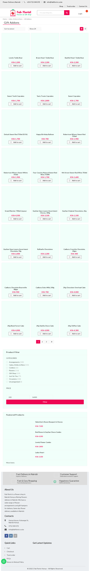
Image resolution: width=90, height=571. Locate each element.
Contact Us (83, 6)
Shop (61, 6)
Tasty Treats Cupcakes (45, 96)
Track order (71, 6)
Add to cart (17, 66)
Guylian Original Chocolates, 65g (74, 211)
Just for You (13, 376)
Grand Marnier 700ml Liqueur (16, 211)
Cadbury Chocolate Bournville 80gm (16, 288)
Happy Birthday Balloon (45, 134)
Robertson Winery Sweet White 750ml (16, 174)
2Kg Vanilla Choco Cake (45, 326)
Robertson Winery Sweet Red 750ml (74, 135)
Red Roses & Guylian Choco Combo (48, 432)
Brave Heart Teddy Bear (45, 58)
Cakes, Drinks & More (17, 365)
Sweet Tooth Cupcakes (15, 96)
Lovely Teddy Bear (15, 58)
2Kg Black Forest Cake (16, 326)
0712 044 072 (14, 526)
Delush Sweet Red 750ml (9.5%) (15, 134)
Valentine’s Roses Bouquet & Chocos (49, 422)
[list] (85, 29)
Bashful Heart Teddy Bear (74, 58)
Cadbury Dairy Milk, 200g (45, 287)
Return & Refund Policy (15, 562)
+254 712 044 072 (33, 2)
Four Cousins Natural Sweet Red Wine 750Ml (45, 174)
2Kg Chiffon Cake (74, 326)
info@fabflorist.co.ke (54, 2)
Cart (8, 548)
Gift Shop (12, 373)
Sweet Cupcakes (74, 96)
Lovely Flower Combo (43, 442)
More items (10, 463)
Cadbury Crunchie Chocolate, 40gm (74, 250)
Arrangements (14, 362)
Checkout (10, 552)
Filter (45, 402)
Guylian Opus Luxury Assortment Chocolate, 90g (15, 250)
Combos (12, 368)
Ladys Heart (39, 452)
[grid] (81, 29)
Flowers (12, 370)
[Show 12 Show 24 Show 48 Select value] (34, 29)
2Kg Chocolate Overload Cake (74, 287)
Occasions (13, 379)
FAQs (9, 559)
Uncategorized (14, 382)
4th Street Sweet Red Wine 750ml (74, 173)
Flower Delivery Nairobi (11, 2)
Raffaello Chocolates (45, 249)
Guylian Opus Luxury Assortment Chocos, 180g (45, 212)
